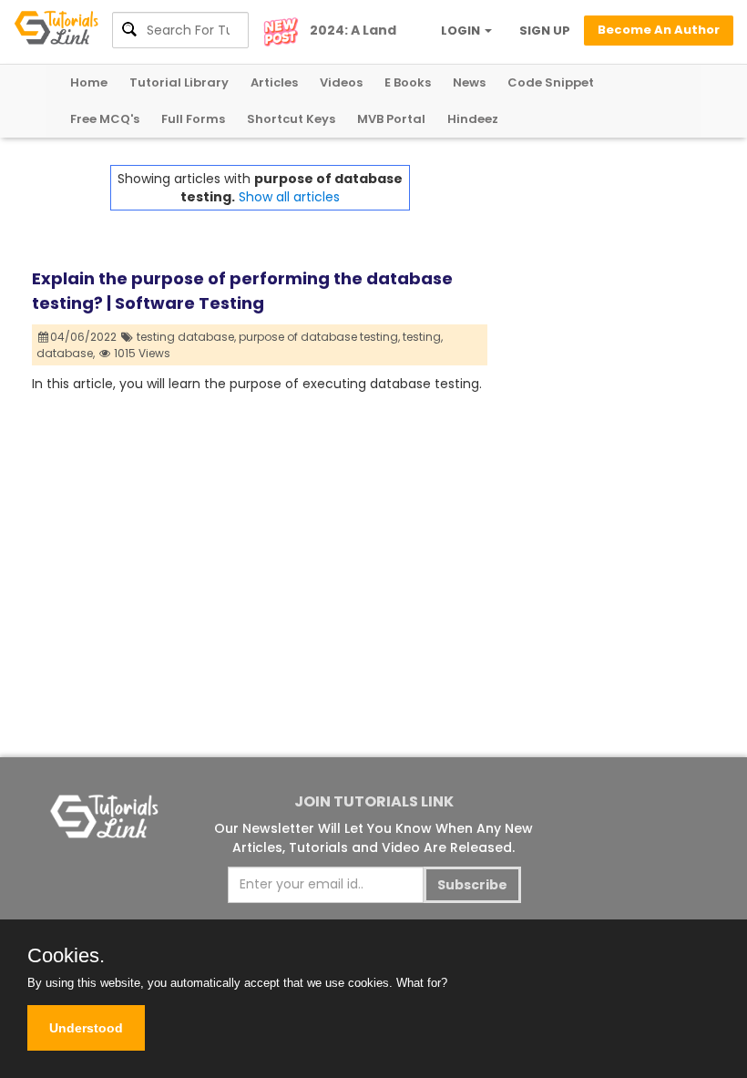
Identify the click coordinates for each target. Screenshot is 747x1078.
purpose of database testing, (319, 336)
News (469, 82)
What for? (421, 983)
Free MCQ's (104, 119)
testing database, (186, 336)
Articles (274, 82)
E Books (407, 82)
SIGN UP (544, 30)
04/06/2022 (84, 336)
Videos (341, 82)
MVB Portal (391, 119)
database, (65, 353)
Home (88, 82)
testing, (423, 336)
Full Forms (193, 119)
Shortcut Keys (291, 119)
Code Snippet (550, 82)
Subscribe (472, 885)
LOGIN (462, 30)
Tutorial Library (179, 82)
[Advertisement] (601, 256)
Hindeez (472, 119)
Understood (86, 1028)
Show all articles (289, 197)
